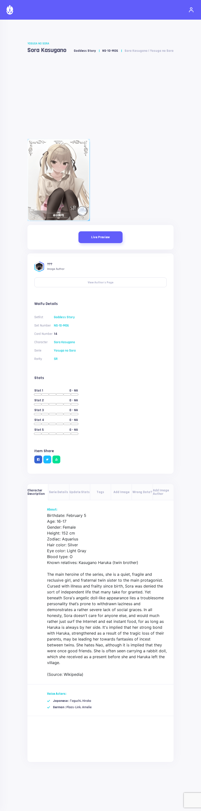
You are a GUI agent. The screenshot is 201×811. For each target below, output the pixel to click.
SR (56, 359)
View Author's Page (100, 280)
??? (49, 264)
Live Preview (100, 237)
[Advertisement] (100, 98)
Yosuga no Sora (38, 43)
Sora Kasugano (46, 50)
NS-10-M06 (110, 50)
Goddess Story (85, 50)
